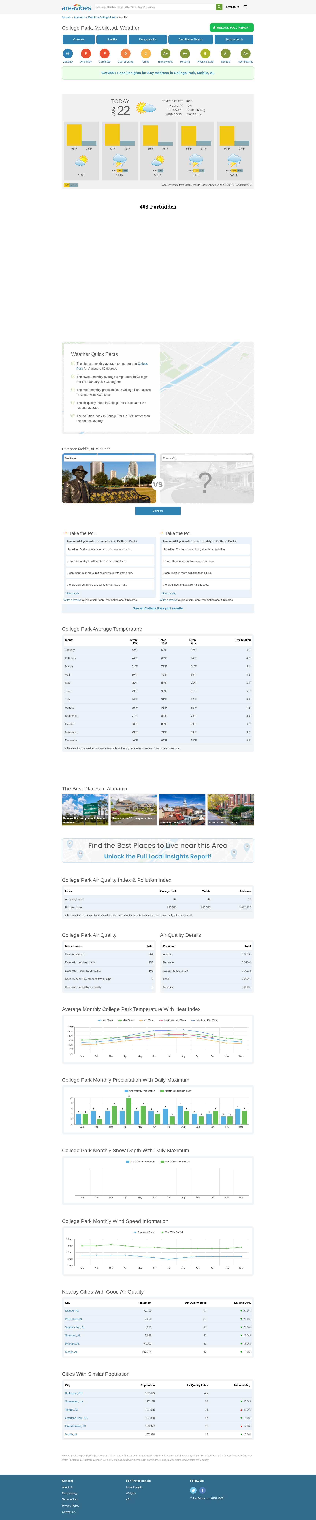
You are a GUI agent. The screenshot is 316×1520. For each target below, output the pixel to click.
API (128, 1499)
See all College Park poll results (158, 608)
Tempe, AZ (71, 1409)
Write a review (72, 599)
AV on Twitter (193, 1490)
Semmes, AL (73, 1335)
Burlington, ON (74, 1393)
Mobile (92, 17)
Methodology (69, 1493)
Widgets (131, 1493)
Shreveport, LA (74, 1401)
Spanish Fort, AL (75, 1327)
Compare (158, 510)
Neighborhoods (234, 39)
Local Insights (134, 1487)
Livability (231, 6)
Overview (79, 39)
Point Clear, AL (74, 1319)
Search (66, 17)
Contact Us (69, 1511)
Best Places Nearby (191, 39)
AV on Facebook (202, 1490)
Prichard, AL (72, 1343)
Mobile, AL (71, 1351)
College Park (107, 17)
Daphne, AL (72, 1310)
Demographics (148, 39)
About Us (67, 1487)
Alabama (79, 17)
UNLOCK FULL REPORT (233, 27)
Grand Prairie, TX (75, 1426)
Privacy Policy (70, 1505)
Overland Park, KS (76, 1417)
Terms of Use (70, 1499)
